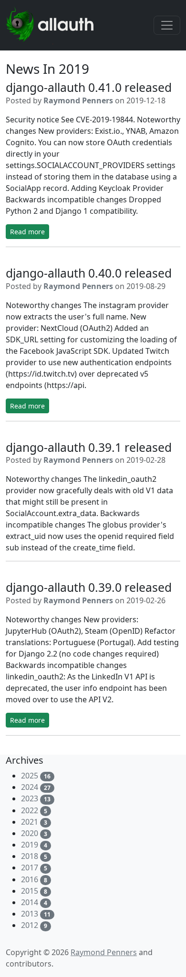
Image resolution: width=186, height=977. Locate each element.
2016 (29, 879)
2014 (29, 902)
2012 (29, 925)
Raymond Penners (78, 100)
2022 (29, 810)
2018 (29, 856)
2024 (29, 787)
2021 (29, 822)
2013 (29, 913)
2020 (29, 833)
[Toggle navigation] (167, 25)
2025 (29, 775)
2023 (29, 798)
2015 (29, 891)
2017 (29, 867)
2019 (29, 844)
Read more (27, 231)
